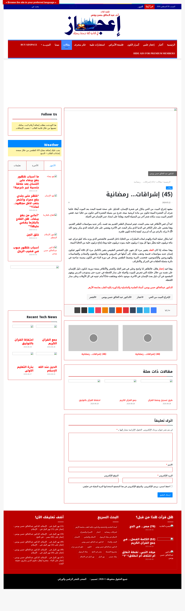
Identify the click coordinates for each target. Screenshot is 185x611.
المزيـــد (47, 44)
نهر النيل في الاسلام (87, 557)
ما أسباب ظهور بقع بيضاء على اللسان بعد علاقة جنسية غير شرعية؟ (26, 182)
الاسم (169, 465)
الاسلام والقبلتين (90, 537)
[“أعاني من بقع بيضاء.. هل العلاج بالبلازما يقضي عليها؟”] (49, 219)
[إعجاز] (92, 24)
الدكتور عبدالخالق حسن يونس (106, 547)
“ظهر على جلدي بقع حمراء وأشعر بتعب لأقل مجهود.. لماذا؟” (26, 201)
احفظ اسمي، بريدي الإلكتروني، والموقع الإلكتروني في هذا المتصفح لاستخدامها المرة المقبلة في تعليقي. (126, 486)
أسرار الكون (133, 44)
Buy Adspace (29, 44)
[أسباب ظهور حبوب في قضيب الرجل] (49, 251)
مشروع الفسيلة (111, 552)
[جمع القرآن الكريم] (120, 388)
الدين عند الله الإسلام (134, 7)
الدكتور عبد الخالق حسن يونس (116, 297)
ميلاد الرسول (83, 552)
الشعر (92, 297)
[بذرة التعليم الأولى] (22, 358)
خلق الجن (33, 234)
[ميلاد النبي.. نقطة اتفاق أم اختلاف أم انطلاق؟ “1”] (165, 555)
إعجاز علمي (148, 44)
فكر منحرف (80, 44)
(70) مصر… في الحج (142, 526)
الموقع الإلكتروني (111, 476)
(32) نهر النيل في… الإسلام (42, 545)
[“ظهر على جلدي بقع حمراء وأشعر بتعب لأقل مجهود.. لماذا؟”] (49, 199)
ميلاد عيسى (113, 557)
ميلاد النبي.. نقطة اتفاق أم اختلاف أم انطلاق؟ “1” (138, 554)
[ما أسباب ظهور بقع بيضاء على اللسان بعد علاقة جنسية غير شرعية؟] (49, 180)
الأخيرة (35, 165)
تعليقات (17, 165)
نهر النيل (101, 557)
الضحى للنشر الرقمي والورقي (72, 579)
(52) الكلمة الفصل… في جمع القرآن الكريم (139, 541)
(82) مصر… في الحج (45, 537)
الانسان (77, 537)
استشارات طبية (97, 44)
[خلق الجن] (49, 238)
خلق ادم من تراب (77, 547)
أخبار (160, 44)
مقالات (66, 44)
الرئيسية (171, 44)
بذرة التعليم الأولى (25, 369)
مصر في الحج (97, 552)
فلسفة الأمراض (116, 44)
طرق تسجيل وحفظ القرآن (160, 400)
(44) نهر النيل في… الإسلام (42, 553)
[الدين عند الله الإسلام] (46, 358)
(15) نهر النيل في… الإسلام (42, 529)
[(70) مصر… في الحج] (165, 530)
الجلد (151, 250)
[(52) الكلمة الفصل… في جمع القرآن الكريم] (165, 543)
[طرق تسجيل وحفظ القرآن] (157, 388)
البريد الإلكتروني (165, 476)
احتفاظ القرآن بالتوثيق (89, 400)
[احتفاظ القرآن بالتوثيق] (84, 388)
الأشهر (53, 165)
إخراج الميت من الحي (159, 297)
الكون (89, 547)
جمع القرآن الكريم (128, 400)
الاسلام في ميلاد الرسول (108, 537)
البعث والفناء (112, 542)
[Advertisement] (92, 83)
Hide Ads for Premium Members (154, 53)
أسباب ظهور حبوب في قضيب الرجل (26, 249)
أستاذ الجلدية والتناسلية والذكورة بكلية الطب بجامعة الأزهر (96, 527)
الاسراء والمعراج (86, 532)
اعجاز (139, 297)
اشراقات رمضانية (110, 532)
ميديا (57, 44)
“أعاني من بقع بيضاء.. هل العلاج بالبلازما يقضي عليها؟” (27, 221)
